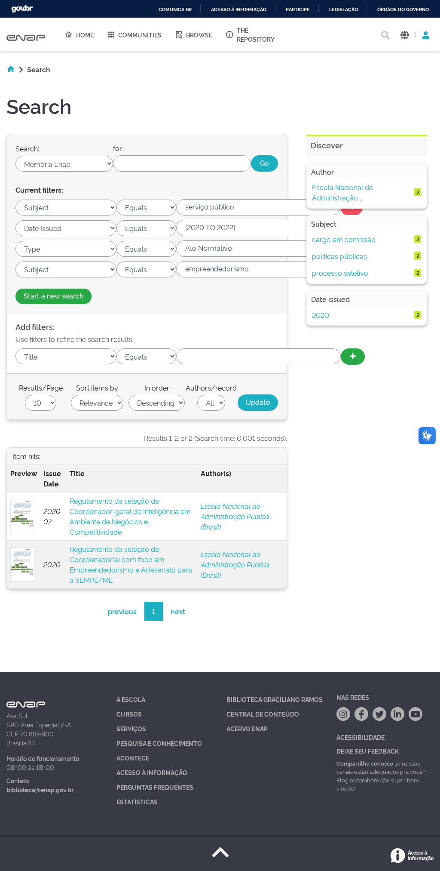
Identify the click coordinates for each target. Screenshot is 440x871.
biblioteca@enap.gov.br (39, 789)
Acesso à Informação (151, 772)
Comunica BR (175, 9)
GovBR (22, 9)
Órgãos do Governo (403, 9)
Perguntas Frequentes (154, 787)
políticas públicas (339, 256)
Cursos (129, 714)
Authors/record (211, 387)
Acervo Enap (247, 728)
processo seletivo (340, 272)
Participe (298, 9)
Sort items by (97, 387)
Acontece (132, 758)
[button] (404, 35)
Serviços (131, 728)
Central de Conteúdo (262, 714)
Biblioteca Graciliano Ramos (274, 699)
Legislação (343, 9)
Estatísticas (137, 801)
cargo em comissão (344, 239)
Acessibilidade (360, 737)
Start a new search (53, 295)
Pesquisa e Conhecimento (159, 743)
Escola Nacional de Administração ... (342, 192)
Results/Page (41, 387)
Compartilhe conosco (364, 763)
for (117, 148)
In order (156, 387)
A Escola (130, 699)
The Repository (256, 34)
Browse (199, 35)
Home (85, 35)
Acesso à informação (238, 9)
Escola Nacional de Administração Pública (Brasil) (235, 516)
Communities (140, 35)
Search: (27, 148)
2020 (320, 315)
